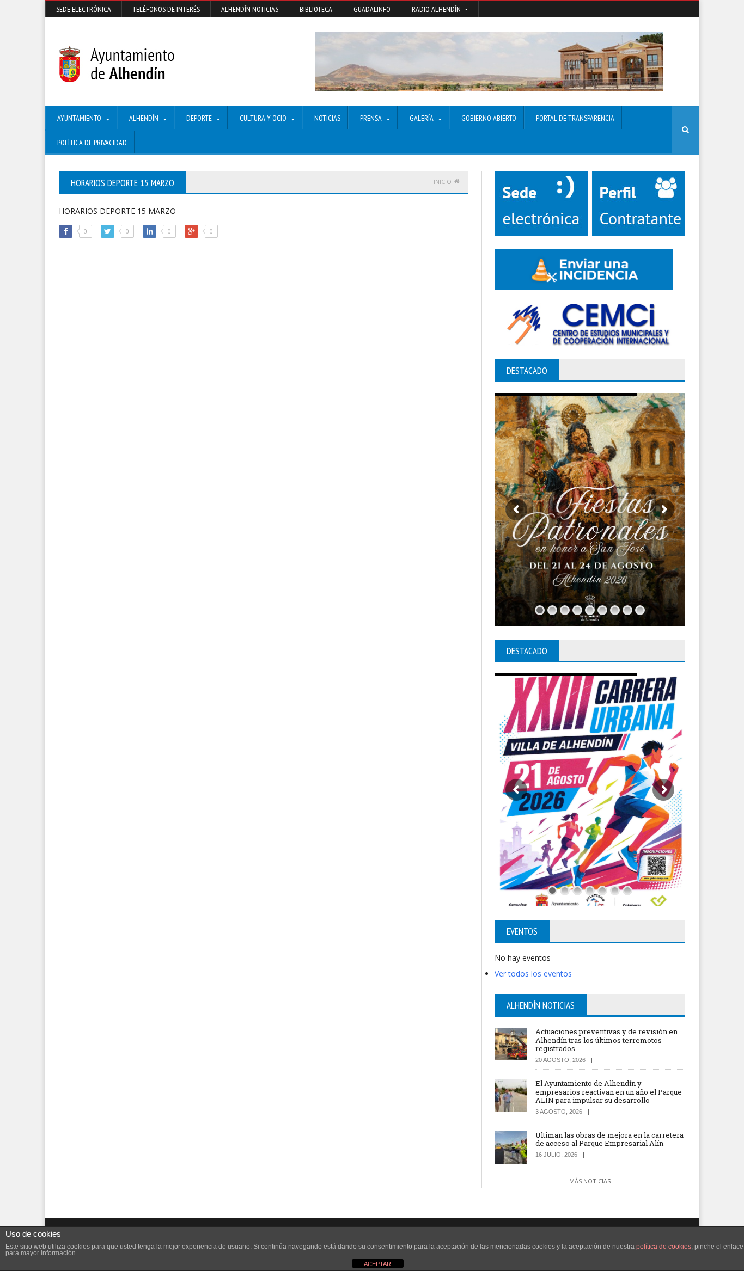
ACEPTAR (377, 1264)
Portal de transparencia (575, 118)
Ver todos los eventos (533, 973)
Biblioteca (316, 9)
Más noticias (590, 1181)
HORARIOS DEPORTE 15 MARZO (117, 211)
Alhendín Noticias (249, 9)
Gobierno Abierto (488, 118)
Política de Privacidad (92, 143)
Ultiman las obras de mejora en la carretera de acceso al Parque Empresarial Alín (609, 1139)
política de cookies (663, 1246)
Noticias (327, 118)
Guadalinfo (372, 9)
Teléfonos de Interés (166, 9)
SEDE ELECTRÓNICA (83, 9)
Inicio (443, 182)
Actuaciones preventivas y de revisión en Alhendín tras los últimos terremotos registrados (606, 1040)
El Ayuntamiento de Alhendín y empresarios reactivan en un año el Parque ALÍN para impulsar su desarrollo (608, 1091)
